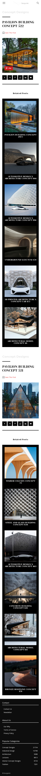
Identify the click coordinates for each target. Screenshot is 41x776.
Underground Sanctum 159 (20, 260)
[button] (9, 33)
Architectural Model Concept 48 (20, 342)
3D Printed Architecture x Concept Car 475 (20, 300)
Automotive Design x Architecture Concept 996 (20, 219)
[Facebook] (4, 77)
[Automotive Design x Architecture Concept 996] (20, 200)
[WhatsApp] (20, 77)
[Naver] (30, 77)
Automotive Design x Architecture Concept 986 (20, 177)
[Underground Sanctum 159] (20, 241)
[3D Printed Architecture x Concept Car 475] (20, 281)
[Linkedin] (25, 77)
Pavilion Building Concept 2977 (20, 136)
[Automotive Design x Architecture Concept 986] (20, 158)
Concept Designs (15, 12)
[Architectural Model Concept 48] (20, 323)
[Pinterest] (15, 77)
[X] (10, 77)
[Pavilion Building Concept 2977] (20, 116)
